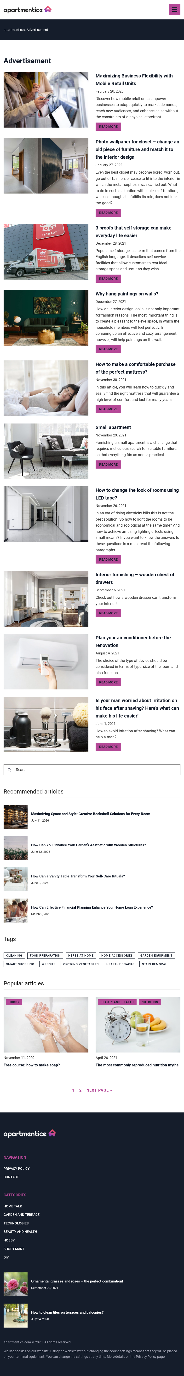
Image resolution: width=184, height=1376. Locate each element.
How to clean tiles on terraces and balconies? (67, 1312)
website (49, 964)
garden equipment (156, 955)
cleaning (14, 955)
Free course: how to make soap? (32, 1065)
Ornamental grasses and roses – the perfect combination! (77, 1281)
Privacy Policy (146, 1356)
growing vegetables (81, 964)
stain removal (154, 964)
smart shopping (20, 964)
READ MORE (108, 127)
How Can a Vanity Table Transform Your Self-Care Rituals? (78, 876)
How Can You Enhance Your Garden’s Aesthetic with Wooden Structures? (88, 845)
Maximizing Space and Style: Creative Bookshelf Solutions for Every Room (90, 814)
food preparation (45, 955)
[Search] (9, 770)
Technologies (16, 1223)
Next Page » (99, 1090)
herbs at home (81, 955)
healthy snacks (120, 964)
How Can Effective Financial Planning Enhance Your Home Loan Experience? (92, 907)
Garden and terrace (22, 1215)
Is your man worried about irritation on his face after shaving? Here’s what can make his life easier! (137, 708)
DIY (6, 1257)
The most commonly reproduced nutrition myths (137, 1065)
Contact (11, 1177)
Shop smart (14, 1249)
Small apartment (113, 427)
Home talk (13, 1206)
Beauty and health (20, 1232)
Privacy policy (17, 1168)
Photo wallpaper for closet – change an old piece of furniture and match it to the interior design (137, 149)
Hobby (9, 1240)
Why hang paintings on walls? (127, 294)
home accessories (117, 955)
